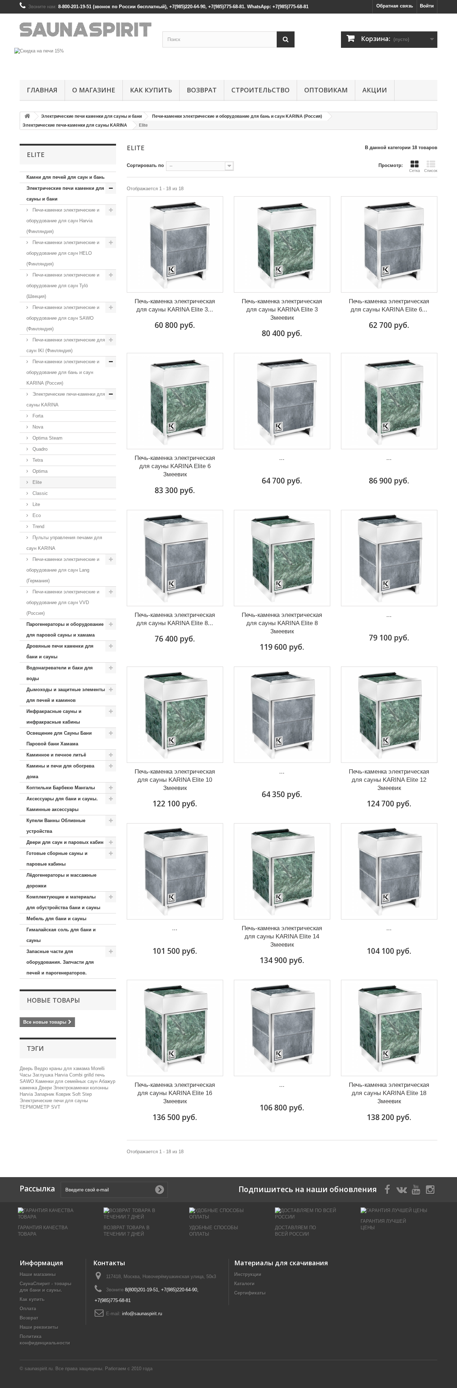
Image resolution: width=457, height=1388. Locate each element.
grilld (89, 1075)
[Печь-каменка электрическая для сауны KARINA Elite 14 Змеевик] (282, 871)
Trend (37, 526)
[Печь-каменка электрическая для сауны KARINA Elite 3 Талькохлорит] (175, 244)
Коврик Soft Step (74, 1094)
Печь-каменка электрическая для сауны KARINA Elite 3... (175, 305)
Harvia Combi (69, 1075)
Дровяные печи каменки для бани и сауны (60, 651)
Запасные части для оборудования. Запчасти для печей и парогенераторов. (60, 962)
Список (430, 170)
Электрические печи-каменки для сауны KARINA (65, 399)
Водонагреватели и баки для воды (59, 673)
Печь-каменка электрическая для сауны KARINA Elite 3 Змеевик (282, 309)
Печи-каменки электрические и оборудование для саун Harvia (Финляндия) (62, 220)
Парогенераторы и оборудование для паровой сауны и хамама (65, 630)
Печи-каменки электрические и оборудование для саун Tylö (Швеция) (62, 285)
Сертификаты (250, 1293)
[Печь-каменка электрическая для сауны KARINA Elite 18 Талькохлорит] (282, 1028)
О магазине (93, 90)
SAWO (27, 1081)
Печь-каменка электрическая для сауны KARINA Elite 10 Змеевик (175, 779)
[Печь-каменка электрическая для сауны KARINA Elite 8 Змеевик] (282, 558)
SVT (55, 1107)
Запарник (45, 1094)
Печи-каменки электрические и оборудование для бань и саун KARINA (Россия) (62, 372)
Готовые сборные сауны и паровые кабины (56, 859)
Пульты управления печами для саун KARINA (64, 543)
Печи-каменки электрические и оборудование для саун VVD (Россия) (62, 602)
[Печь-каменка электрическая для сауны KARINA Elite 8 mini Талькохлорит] (282, 401)
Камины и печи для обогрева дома (60, 771)
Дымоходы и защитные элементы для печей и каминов (65, 695)
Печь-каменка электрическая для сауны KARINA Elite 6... (389, 305)
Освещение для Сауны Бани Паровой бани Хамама (59, 738)
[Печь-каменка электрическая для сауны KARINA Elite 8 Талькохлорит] (175, 558)
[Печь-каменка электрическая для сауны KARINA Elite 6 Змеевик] (175, 401)
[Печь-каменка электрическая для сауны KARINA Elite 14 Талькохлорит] (175, 871)
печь (100, 1075)
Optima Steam (46, 438)
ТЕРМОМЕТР (35, 1107)
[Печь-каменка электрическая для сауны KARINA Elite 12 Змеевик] (389, 714)
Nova (37, 427)
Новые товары (53, 1000)
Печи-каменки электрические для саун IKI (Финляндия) (65, 345)
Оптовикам (326, 90)
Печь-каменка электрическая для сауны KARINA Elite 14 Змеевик (282, 936)
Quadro (39, 449)
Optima (39, 471)
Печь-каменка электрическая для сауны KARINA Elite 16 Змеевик (175, 1093)
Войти (427, 6)
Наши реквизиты (39, 1327)
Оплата (28, 1308)
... (282, 458)
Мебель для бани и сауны (56, 918)
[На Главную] (27, 116)
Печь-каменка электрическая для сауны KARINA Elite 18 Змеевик (389, 1093)
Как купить (151, 90)
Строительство (260, 90)
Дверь (27, 1068)
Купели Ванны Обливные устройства (55, 826)
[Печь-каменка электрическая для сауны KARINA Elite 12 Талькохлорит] (282, 714)
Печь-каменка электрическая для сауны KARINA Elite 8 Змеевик (282, 623)
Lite (35, 504)
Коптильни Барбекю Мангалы (60, 787)
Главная (42, 90)
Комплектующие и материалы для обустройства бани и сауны (63, 902)
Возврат (202, 90)
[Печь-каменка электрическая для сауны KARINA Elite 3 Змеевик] (282, 244)
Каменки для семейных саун (67, 1081)
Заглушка (43, 1075)
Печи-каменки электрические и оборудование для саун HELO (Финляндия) (62, 253)
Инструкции (247, 1274)
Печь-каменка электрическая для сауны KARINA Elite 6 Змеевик (175, 466)
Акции (374, 90)
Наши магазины (38, 1274)
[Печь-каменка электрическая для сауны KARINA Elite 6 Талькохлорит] (389, 244)
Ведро (41, 1068)
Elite (36, 482)
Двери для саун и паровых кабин (65, 842)
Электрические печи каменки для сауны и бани (65, 194)
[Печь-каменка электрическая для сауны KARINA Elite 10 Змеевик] (175, 714)
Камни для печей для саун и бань (65, 177)
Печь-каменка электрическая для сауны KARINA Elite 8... (175, 619)
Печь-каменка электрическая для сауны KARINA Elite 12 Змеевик (389, 779)
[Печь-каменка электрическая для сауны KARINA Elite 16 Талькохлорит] (389, 871)
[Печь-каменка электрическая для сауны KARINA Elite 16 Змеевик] (175, 1028)
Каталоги (244, 1283)
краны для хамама (70, 1068)
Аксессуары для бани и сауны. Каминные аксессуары (62, 804)
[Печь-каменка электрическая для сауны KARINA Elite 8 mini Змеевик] (389, 401)
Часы (26, 1075)
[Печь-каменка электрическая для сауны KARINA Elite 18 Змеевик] (389, 1028)
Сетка (414, 170)
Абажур (107, 1081)
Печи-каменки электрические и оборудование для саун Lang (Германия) (62, 570)
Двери (46, 1087)
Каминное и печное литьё (56, 755)
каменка (29, 1087)
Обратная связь (394, 6)
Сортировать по (145, 165)
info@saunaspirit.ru (142, 1313)
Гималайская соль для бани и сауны (61, 935)
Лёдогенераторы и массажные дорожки (61, 880)
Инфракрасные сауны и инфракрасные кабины (53, 717)
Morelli (98, 1068)
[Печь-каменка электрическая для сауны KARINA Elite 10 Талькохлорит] (389, 558)
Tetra (37, 460)
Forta (37, 416)
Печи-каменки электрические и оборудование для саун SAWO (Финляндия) (62, 318)
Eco (36, 515)
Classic (39, 493)
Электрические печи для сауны (54, 1100)
